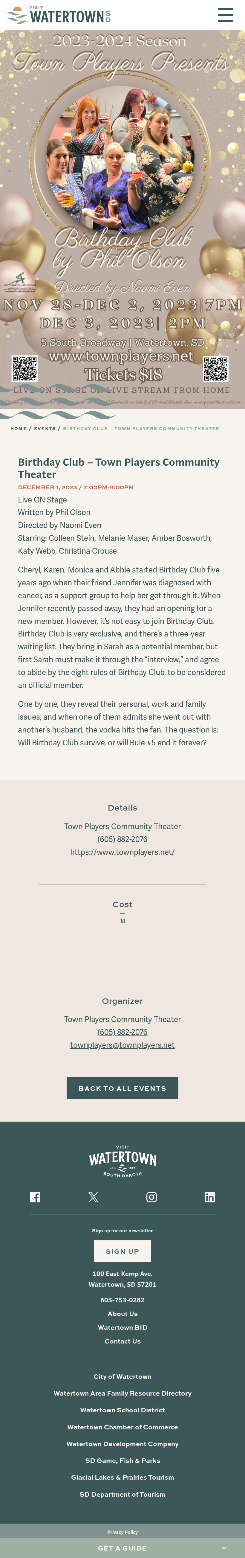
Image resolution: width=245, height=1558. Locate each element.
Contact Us (123, 1341)
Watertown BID (123, 1327)
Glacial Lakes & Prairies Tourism (122, 1477)
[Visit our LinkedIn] (210, 1196)
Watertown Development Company (122, 1443)
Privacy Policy (122, 1532)
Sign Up (122, 1251)
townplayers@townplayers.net (122, 1045)
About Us (123, 1313)
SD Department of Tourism (122, 1494)
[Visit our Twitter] (93, 1196)
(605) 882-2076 (122, 1032)
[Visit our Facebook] (35, 1196)
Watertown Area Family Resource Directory (122, 1393)
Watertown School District (122, 1409)
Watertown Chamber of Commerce (122, 1426)
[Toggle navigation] (225, 14)
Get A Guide (122, 1548)
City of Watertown (122, 1376)
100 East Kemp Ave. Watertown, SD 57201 (122, 1279)
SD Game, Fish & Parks (122, 1460)
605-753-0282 (122, 1300)
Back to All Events (122, 1088)
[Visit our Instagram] (151, 1196)
